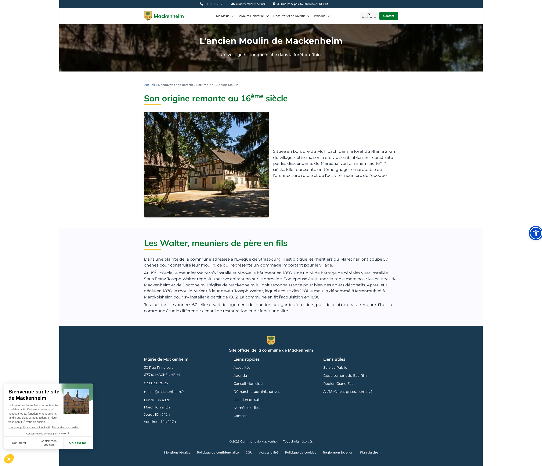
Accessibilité (268, 452)
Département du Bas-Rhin (346, 376)
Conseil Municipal (248, 384)
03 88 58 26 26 (156, 383)
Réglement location (338, 452)
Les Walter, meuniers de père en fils (215, 243)
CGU (249, 452)
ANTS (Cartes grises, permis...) (347, 392)
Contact (388, 16)
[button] (225, 16)
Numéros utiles (247, 408)
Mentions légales (177, 452)
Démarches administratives (257, 392)
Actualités (242, 368)
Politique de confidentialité (218, 452)
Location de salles (248, 400)
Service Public (335, 368)
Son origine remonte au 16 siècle (216, 98)
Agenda (240, 376)
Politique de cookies (300, 452)
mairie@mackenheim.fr (164, 392)
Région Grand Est (338, 384)
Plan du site (369, 452)
